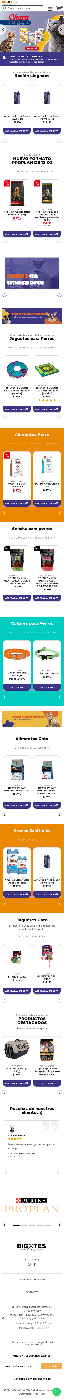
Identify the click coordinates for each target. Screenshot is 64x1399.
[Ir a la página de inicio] (9, 3)
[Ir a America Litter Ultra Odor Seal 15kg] (17, 861)
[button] (17, 131)
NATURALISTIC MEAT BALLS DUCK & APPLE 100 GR (17, 581)
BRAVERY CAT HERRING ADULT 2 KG (17, 789)
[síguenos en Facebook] (35, 1264)
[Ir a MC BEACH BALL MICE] (47, 958)
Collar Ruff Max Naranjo (17, 674)
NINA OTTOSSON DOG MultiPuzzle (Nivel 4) (47, 391)
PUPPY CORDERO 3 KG (47, 485)
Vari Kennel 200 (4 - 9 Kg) (17, 1070)
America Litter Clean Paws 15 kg (47, 117)
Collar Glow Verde (47, 673)
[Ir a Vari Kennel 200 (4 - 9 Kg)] (17, 1050)
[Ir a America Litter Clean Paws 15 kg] (47, 98)
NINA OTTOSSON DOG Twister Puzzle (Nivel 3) (17, 391)
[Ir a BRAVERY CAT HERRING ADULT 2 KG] (17, 769)
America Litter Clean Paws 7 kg (17, 117)
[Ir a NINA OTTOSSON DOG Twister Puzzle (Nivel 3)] (17, 369)
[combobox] (22, 8)
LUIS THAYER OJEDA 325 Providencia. (33, 1315)
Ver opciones (17, 687)
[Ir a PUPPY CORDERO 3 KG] (47, 465)
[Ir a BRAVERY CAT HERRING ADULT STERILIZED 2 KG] (47, 769)
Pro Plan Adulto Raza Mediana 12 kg (17, 213)
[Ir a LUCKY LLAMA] (17, 958)
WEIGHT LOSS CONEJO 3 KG (17, 485)
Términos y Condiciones (32, 1280)
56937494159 (33, 1311)
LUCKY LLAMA (17, 977)
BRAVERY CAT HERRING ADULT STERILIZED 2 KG (47, 791)
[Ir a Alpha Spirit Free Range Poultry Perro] (47, 1050)
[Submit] (4, 8)
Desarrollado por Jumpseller (31, 1394)
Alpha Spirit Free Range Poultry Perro (47, 1070)
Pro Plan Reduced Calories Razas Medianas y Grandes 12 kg (47, 216)
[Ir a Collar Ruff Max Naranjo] (17, 654)
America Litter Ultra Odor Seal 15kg (17, 881)
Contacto (32, 1292)
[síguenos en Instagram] (29, 1264)
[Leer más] (32, 31)
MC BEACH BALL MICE (47, 978)
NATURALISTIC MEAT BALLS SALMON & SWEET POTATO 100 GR (47, 582)
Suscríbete (51, 1366)
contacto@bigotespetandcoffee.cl (33, 1307)
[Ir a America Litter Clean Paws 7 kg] (17, 98)
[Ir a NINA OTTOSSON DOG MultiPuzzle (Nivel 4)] (47, 369)
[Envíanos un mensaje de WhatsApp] (57, 1392)
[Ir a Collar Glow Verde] (47, 654)
